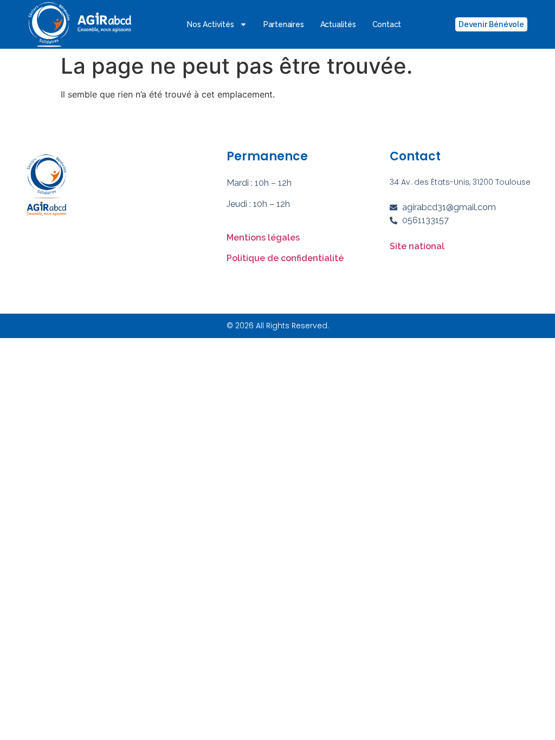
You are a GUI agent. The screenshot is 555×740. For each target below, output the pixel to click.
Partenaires (283, 24)
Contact (387, 24)
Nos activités (210, 24)
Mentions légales (263, 237)
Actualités (338, 24)
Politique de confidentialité (285, 258)
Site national (417, 246)
